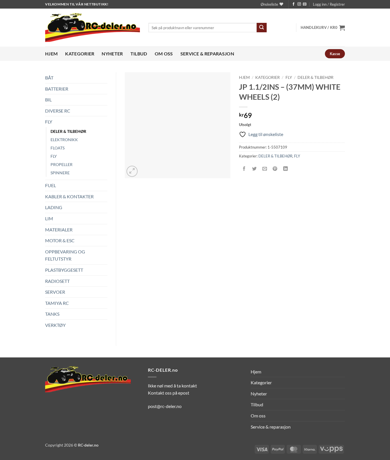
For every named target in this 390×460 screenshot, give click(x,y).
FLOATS (58, 147)
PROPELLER (62, 164)
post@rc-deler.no (165, 406)
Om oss (164, 53)
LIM (49, 218)
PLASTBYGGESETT (64, 270)
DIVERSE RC (57, 110)
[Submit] (261, 28)
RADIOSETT (57, 281)
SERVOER (55, 292)
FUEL (50, 185)
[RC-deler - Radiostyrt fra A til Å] (92, 27)
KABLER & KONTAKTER (69, 196)
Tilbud (138, 53)
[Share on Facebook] (244, 169)
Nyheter (112, 53)
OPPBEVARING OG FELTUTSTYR (65, 255)
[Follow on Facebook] (293, 4)
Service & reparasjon (207, 53)
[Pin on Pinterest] (275, 169)
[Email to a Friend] (265, 169)
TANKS (52, 314)
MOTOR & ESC (60, 240)
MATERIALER (59, 229)
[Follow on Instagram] (299, 4)
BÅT (49, 77)
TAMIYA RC (57, 303)
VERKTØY (55, 325)
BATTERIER (56, 88)
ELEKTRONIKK (64, 139)
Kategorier (79, 53)
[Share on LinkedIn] (285, 169)
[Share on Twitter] (254, 169)
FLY (48, 121)
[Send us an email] (304, 4)
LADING (53, 207)
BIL (48, 99)
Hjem (51, 53)
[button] (329, 4)
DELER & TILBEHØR (68, 131)
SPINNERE (60, 172)
